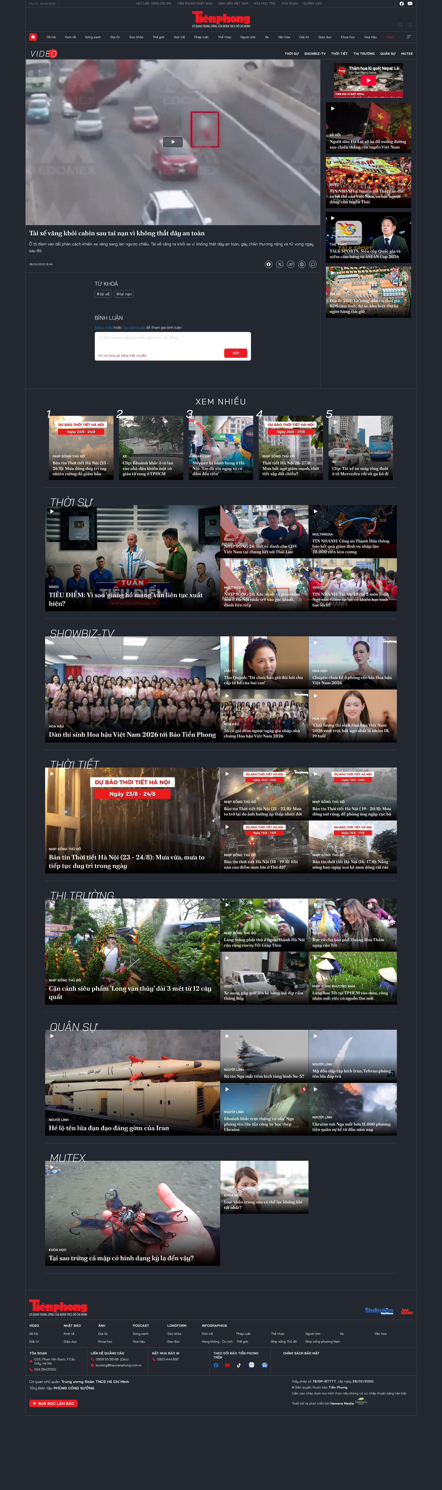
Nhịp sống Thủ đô (69, 456)
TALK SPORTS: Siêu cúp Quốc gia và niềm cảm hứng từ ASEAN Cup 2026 (365, 253)
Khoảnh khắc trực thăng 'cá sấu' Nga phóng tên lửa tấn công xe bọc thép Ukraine (259, 1124)
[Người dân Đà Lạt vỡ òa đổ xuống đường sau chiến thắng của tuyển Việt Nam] (368, 127)
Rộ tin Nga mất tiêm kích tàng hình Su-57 (264, 1076)
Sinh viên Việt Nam (233, 3)
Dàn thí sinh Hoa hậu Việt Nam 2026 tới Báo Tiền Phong (132, 734)
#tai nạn (124, 294)
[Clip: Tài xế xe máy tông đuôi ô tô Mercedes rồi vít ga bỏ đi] (361, 448)
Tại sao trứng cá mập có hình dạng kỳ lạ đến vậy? (121, 1258)
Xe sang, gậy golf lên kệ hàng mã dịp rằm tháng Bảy (263, 995)
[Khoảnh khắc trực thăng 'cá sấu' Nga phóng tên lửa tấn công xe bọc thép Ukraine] (264, 1109)
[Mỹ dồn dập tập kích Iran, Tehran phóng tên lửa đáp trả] (353, 1056)
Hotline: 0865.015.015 (153, 3)
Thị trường (364, 54)
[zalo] (254, 1365)
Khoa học (348, 37)
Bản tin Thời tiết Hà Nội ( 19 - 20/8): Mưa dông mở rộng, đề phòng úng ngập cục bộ (351, 811)
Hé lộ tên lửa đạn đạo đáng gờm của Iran (109, 1128)
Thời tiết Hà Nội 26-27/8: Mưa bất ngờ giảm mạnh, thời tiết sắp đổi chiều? (290, 468)
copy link (290, 264)
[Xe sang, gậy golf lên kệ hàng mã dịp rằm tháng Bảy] (264, 978)
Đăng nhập (104, 327)
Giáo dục (325, 37)
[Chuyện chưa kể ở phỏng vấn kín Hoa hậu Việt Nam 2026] (353, 662)
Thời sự (292, 54)
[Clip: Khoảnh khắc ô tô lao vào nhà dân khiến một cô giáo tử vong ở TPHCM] (151, 448)
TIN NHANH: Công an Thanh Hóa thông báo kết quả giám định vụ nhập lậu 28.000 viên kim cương (350, 546)
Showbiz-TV (315, 54)
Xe (267, 37)
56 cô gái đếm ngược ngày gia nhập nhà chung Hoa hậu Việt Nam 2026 (262, 733)
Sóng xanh (93, 37)
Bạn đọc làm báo (56, 1403)
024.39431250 (45, 1369)
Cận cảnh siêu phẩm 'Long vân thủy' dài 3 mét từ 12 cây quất (130, 992)
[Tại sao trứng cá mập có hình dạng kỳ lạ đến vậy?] (132, 1213)
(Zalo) (124, 1359)
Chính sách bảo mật (301, 1353)
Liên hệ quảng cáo (107, 1353)
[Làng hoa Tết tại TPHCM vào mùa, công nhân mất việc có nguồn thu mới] (353, 978)
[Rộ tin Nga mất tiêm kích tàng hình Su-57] (264, 1056)
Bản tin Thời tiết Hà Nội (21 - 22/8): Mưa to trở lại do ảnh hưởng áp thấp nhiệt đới (263, 811)
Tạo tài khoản (134, 327)
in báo (301, 264)
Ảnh (101, 1326)
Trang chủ (33, 37)
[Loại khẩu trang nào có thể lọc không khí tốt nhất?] (264, 1187)
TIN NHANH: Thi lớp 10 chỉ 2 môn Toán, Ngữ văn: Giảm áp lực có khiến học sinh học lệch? (350, 599)
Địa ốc (115, 37)
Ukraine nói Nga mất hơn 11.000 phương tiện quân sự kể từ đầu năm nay (351, 1126)
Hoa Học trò (265, 3)
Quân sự (388, 54)
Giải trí (304, 37)
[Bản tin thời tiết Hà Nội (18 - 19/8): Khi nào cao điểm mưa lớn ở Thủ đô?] (264, 847)
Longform (176, 1326)
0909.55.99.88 (107, 1359)
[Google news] (267, 1365)
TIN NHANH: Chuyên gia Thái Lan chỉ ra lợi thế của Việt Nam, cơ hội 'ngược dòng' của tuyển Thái (366, 196)
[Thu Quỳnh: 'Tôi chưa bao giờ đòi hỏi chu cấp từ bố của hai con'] (264, 662)
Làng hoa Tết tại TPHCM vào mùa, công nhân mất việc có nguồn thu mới (350, 995)
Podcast (141, 1326)
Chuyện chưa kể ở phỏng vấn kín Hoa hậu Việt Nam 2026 (352, 680)
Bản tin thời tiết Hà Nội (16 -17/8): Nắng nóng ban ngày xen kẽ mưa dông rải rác (350, 864)
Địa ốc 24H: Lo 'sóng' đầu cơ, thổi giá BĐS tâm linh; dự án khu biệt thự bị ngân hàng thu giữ (365, 306)
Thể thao (224, 37)
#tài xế (103, 294)
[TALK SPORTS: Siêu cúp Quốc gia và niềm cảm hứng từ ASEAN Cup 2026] (368, 237)
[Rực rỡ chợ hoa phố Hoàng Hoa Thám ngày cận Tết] (353, 925)
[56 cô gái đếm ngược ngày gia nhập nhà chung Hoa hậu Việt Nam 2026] (264, 716)
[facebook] (401, 3)
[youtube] (410, 3)
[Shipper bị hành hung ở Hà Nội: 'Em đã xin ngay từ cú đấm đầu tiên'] (221, 448)
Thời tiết (339, 54)
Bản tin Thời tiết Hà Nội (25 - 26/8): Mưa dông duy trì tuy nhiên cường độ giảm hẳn (81, 468)
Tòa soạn (289, 3)
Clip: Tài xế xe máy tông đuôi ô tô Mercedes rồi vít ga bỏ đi (360, 471)
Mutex (407, 54)
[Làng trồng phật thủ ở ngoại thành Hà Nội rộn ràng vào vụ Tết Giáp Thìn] (264, 925)
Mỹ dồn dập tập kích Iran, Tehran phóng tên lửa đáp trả (351, 1073)
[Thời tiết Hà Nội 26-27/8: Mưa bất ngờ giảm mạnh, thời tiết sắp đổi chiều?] (291, 448)
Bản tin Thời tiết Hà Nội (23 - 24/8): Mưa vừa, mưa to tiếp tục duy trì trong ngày (127, 861)
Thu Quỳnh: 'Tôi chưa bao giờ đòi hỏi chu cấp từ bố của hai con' (263, 680)
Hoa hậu (370, 37)
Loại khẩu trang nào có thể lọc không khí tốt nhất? (263, 1204)
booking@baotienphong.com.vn (119, 1365)
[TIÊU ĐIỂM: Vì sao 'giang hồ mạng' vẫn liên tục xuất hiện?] (132, 558)
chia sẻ (268, 264)
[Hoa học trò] (407, 1312)
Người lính (248, 37)
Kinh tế (70, 37)
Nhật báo (72, 1326)
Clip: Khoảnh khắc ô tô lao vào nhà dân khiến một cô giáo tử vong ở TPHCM (148, 468)
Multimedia (322, 534)
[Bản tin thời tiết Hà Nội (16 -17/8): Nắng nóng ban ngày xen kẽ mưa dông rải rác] (353, 847)
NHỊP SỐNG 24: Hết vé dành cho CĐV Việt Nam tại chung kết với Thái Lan (260, 549)
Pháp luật (201, 37)
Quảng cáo (312, 3)
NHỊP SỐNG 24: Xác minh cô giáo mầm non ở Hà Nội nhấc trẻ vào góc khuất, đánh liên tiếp (262, 599)
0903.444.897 (168, 1359)
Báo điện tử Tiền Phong (221, 19)
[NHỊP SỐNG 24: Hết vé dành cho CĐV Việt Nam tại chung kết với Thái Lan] (264, 531)
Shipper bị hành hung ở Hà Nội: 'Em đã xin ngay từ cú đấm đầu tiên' (218, 468)
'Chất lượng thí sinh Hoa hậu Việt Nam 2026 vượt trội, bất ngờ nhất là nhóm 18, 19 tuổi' (350, 730)
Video (390, 37)
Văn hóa (284, 37)
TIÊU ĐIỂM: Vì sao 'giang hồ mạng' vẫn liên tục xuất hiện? (126, 599)
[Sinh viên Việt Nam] (379, 1312)
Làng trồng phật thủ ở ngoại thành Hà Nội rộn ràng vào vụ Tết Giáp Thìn (264, 942)
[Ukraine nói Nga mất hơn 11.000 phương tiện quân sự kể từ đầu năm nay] (353, 1109)
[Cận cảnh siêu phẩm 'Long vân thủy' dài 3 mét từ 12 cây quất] (132, 952)
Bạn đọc (173, 1341)
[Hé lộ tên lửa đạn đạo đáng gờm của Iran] (132, 1083)
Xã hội (51, 37)
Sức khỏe (136, 37)
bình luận (313, 264)
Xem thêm (409, 37)
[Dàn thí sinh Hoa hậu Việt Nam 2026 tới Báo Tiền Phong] (132, 689)
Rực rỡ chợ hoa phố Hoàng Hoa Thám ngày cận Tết (348, 942)
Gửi (236, 353)
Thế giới (158, 37)
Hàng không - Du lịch (217, 1341)
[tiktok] (241, 1365)
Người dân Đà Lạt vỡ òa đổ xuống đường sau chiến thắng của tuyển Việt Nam (368, 144)
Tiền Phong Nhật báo (194, 3)
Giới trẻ (179, 37)
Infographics (214, 1326)
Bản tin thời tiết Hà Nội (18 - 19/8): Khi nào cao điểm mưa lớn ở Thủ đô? (261, 864)
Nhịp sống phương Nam (333, 986)
